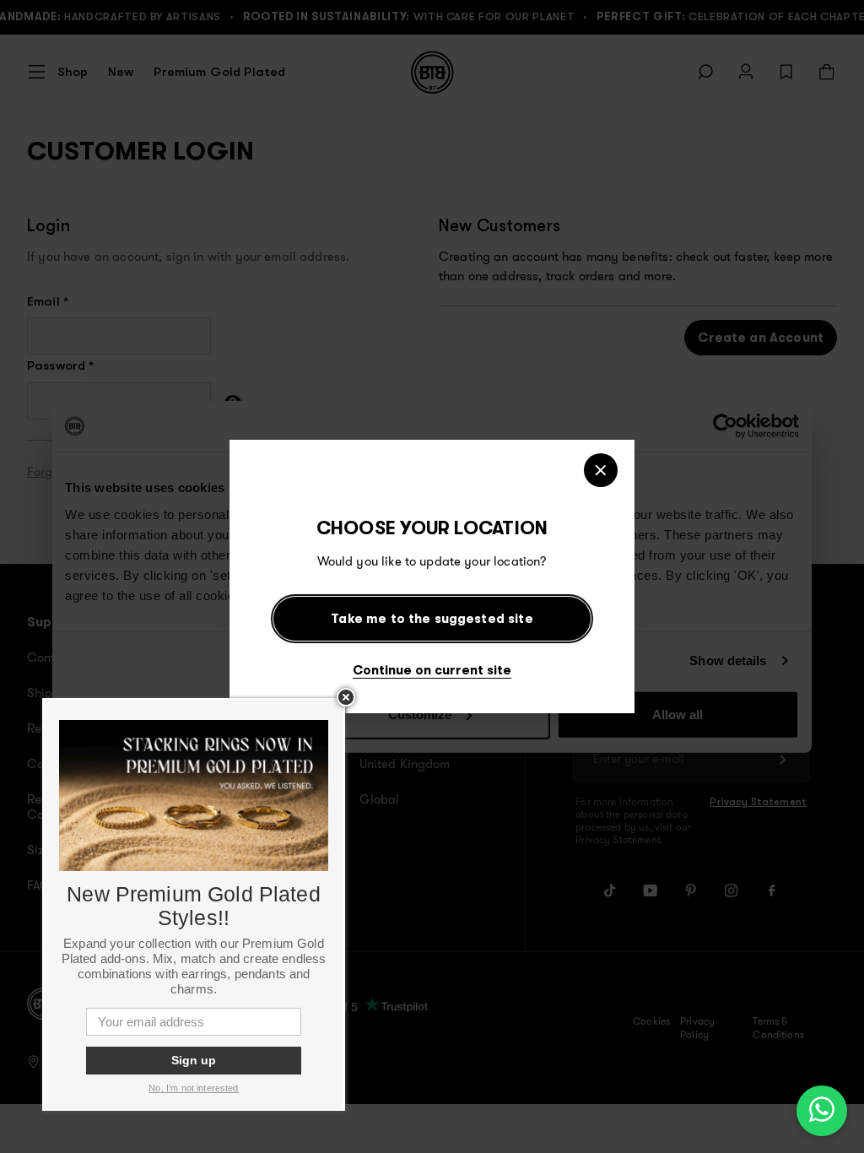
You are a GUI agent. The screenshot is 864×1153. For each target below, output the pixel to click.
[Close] (601, 470)
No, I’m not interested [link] (193, 1088)
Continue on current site (432, 670)
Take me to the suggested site (431, 618)
